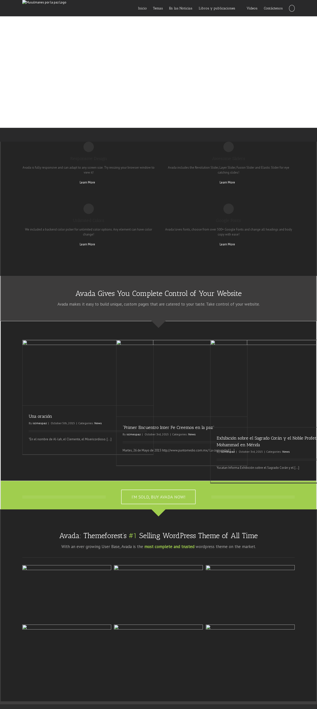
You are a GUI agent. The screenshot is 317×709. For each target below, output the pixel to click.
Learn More (87, 182)
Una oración (40, 416)
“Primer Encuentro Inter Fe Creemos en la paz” (168, 427)
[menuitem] (145, 8)
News (98, 423)
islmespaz (40, 423)
